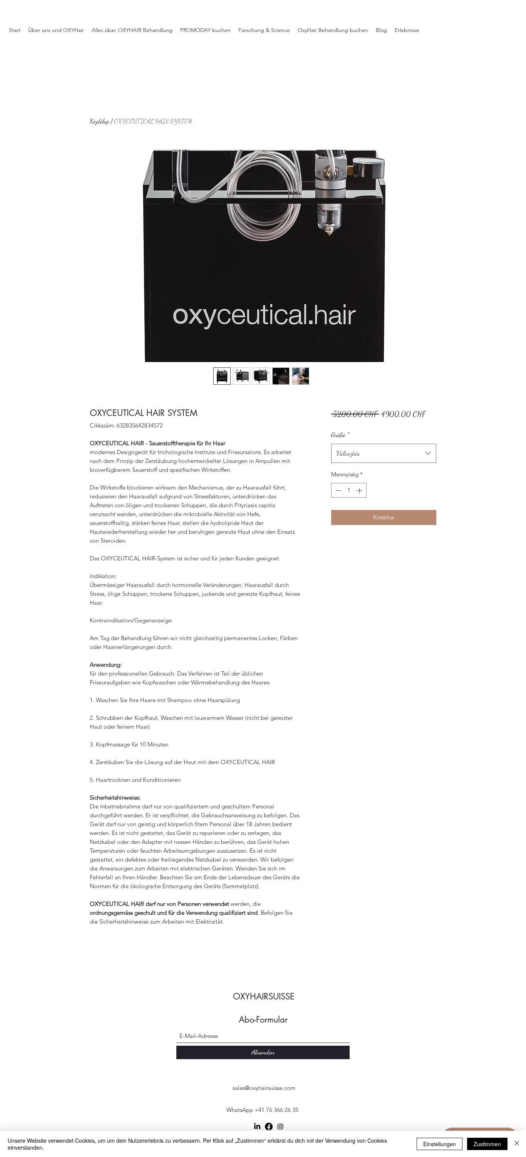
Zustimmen (487, 1144)
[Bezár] (516, 1144)
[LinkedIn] (257, 1126)
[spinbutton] (348, 490)
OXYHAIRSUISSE (264, 996)
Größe (340, 434)
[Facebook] (269, 1126)
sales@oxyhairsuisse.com (264, 1088)
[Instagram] (280, 1126)
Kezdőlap (99, 121)
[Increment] (360, 490)
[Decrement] (337, 490)
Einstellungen (439, 1144)
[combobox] (383, 453)
